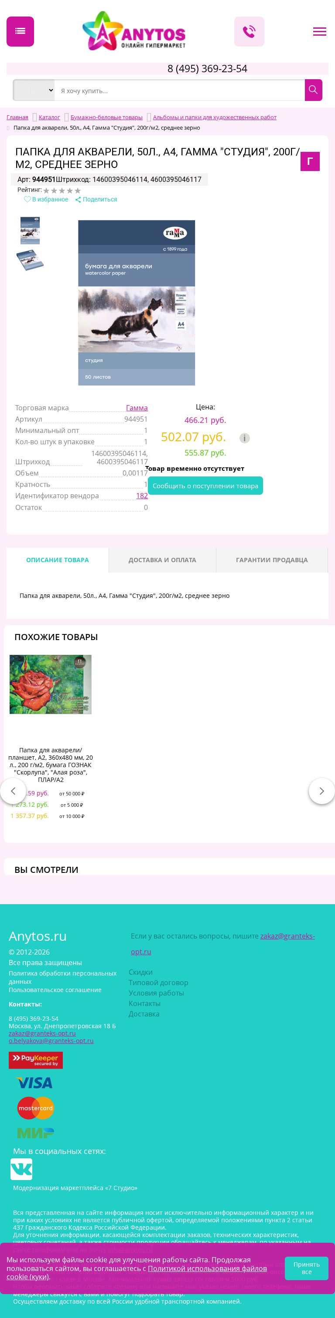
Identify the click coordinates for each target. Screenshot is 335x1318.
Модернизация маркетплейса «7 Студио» (75, 1188)
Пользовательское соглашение (55, 990)
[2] (54, 191)
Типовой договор (158, 982)
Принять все (307, 1268)
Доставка (144, 1014)
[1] (46, 191)
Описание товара (57, 560)
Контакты (145, 1003)
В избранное (49, 199)
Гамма (137, 408)
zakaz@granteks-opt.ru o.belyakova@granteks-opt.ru (51, 1037)
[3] (62, 191)
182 (142, 495)
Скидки (141, 972)
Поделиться (99, 199)
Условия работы (156, 993)
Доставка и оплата (162, 560)
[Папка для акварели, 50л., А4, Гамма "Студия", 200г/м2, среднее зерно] (30, 230)
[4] (70, 191)
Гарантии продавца (272, 560)
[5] (78, 191)
